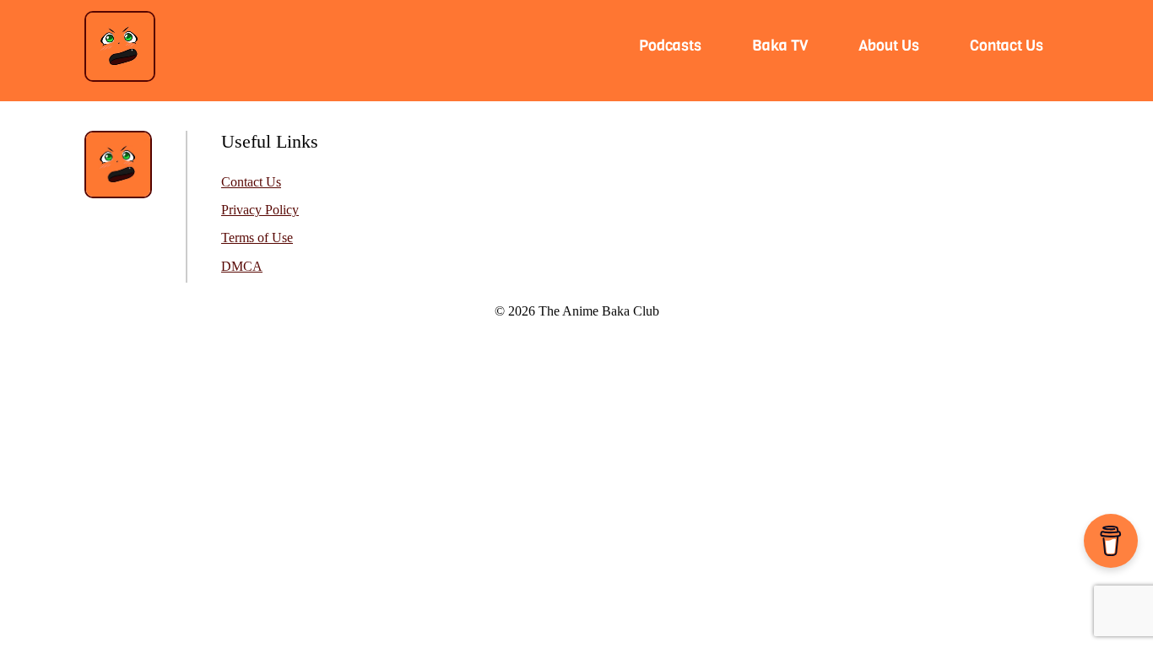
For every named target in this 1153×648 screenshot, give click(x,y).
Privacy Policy (260, 210)
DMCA (242, 266)
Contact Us (251, 182)
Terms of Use (257, 238)
